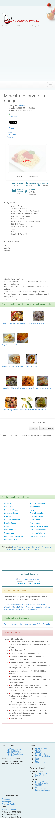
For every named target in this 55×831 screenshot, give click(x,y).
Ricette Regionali (14, 749)
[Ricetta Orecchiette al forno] (22, 337)
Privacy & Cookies (9, 804)
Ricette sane (35, 523)
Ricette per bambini (38, 529)
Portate (28, 547)
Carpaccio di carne (27, 583)
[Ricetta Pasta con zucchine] (27, 402)
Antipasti (7, 503)
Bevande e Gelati (11, 539)
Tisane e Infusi (40, 788)
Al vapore (25, 604)
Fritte (13, 607)
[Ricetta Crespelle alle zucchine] (42, 380)
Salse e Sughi (9, 533)
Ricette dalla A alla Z (15, 752)
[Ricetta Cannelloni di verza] (41, 402)
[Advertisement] (27, 54)
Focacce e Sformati (12, 519)
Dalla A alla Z (17, 547)
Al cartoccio (16, 604)
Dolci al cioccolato (37, 513)
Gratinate (29, 607)
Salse (37, 787)
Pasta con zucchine (27, 409)
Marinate (46, 607)
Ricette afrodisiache (38, 536)
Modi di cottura (41, 781)
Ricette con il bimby (31, 549)
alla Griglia (20, 607)
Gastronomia (35, 506)
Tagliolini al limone (8, 345)
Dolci (36, 761)
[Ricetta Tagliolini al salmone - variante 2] (14, 359)
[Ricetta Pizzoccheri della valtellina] (11, 380)
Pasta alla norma (31, 366)
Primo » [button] (33, 428)
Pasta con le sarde (27, 388)
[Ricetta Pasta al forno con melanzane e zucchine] (17, 316)
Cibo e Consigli (41, 773)
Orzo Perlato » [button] (47, 428)
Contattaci (6, 799)
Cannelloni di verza (41, 409)
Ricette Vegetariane (15, 754)
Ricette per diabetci (37, 533)
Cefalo (39, 624)
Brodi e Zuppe (10, 523)
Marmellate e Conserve (13, 536)
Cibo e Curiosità (41, 775)
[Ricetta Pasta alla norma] (31, 359)
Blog (36, 776)
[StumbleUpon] (10, 114)
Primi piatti (8, 506)
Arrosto (33, 604)
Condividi (12, 128)
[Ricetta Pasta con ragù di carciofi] (11, 402)
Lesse (17, 609)
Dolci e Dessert (10, 529)
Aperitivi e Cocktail (37, 503)
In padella (38, 607)
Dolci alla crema (36, 516)
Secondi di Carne (11, 509)
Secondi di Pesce (11, 513)
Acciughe (46, 624)
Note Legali (6, 801)
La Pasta (10, 755)
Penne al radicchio (38, 323)
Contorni (7, 516)
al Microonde (9, 609)
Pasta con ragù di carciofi (11, 409)
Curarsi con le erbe (42, 790)
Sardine (32, 624)
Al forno (7, 604)
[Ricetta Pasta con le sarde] (28, 380)
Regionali (36, 547)
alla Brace (41, 604)
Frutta (6, 526)
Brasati (7, 607)
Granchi (7, 624)
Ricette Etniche (13, 751)
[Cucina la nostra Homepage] (3, 84)
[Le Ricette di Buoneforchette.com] (21, 18)
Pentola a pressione (29, 609)
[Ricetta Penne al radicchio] (38, 316)
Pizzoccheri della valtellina (11, 388)
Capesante (24, 624)
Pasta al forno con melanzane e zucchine (17, 323)
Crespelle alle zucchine (42, 388)
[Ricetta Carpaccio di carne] (27, 579)
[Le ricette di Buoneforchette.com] (27, 9)
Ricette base (35, 519)
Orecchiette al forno (22, 345)
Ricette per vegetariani (39, 526)
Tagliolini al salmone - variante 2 (13, 366)
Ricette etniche (15, 549)
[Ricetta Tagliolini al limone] (9, 337)
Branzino (15, 624)
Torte (32, 509)
